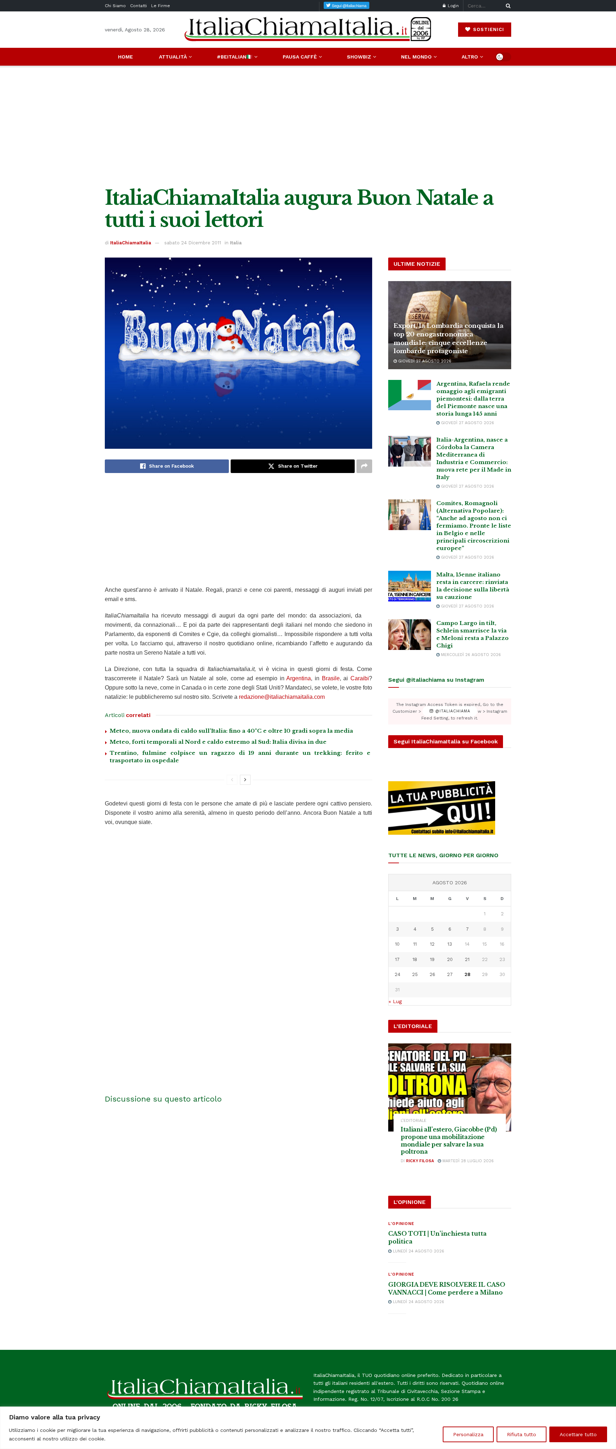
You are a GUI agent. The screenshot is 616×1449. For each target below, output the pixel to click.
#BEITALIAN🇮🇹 (234, 57)
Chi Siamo (115, 5)
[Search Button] (507, 5)
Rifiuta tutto (521, 1434)
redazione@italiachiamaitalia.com (282, 697)
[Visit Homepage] (308, 29)
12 (432, 944)
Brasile (331, 678)
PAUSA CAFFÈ (300, 57)
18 (414, 959)
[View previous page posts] (232, 780)
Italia (236, 242)
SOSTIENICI (487, 29)
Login (452, 5)
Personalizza (468, 1434)
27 (450, 974)
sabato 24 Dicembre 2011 (192, 242)
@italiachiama (451, 711)
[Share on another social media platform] (364, 466)
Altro (470, 57)
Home (125, 57)
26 (432, 974)
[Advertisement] (308, 126)
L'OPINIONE (401, 1223)
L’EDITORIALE (413, 1121)
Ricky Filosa (420, 1161)
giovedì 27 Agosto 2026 (424, 361)
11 (415, 944)
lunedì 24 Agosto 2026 (417, 1251)
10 (397, 944)
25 (415, 974)
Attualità (173, 57)
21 (467, 959)
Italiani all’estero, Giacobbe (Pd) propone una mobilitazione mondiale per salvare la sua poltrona (449, 1140)
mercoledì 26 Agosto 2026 (470, 654)
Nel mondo (416, 57)
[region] (308, 1428)
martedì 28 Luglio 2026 (467, 1161)
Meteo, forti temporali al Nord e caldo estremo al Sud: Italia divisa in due (218, 741)
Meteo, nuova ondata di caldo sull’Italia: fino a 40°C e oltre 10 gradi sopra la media (231, 730)
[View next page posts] (245, 780)
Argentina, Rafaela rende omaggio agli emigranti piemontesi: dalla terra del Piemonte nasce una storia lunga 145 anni (473, 398)
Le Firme (160, 5)
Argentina (298, 678)
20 (450, 959)
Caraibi (359, 678)
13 (449, 944)
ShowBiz (359, 57)
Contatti (138, 5)
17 (397, 959)
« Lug (395, 1001)
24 (397, 974)
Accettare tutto (578, 1434)
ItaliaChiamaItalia (130, 242)
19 (432, 959)
